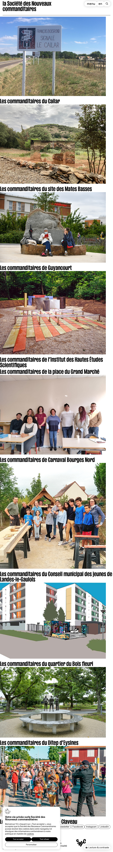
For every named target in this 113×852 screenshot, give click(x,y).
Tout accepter (18, 839)
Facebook (77, 826)
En (100, 4)
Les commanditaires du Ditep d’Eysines (39, 742)
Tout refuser (44, 839)
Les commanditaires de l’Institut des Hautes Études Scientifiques (51, 361)
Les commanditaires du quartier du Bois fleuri (46, 663)
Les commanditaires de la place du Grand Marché (49, 371)
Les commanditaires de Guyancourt (36, 267)
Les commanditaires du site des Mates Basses (46, 188)
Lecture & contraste (98, 847)
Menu (91, 4)
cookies (30, 834)
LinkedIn (104, 826)
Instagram (91, 826)
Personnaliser (31, 845)
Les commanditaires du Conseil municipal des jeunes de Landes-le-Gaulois (56, 575)
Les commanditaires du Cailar (30, 100)
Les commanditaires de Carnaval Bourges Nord (47, 459)
